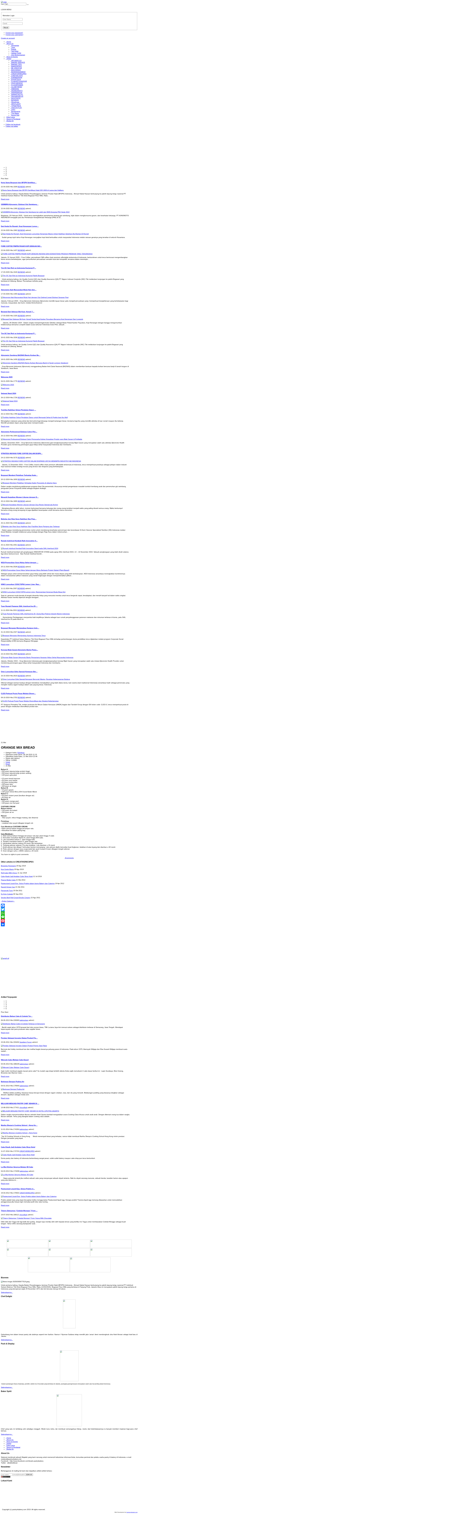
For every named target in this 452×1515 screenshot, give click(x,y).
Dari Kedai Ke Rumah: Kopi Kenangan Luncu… (20, 226)
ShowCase (15, 102)
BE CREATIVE (16, 68)
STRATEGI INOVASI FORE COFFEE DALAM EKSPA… (21, 453)
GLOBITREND (16, 87)
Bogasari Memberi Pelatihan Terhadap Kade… (19, 475)
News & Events (12, 57)
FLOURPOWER (17, 85)
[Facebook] (69, 905)
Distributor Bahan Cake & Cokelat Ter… (16, 1016)
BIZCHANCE (16, 70)
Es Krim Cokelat (7, 894)
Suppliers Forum (25, 1042)
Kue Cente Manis (7, 869)
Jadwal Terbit (16, 53)
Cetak (8, 762)
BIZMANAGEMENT (18, 72)
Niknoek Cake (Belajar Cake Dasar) (15, 1060)
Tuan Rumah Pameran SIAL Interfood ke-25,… (19, 606)
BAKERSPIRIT (16, 66)
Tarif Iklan (14, 51)
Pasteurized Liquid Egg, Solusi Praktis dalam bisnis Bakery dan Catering (28, 883)
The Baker (15, 113)
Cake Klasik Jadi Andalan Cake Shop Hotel (17, 876)
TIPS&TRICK (16, 106)
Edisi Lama (11, 117)
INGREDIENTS (16, 91)
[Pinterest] (69, 921)
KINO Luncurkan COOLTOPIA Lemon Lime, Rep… (20, 584)
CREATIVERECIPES (18, 74)
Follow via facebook (13, 124)
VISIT (13, 109)
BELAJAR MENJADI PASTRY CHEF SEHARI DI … (20, 1103)
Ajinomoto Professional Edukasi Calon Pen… (19, 432)
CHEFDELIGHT (17, 76)
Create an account (8, 38)
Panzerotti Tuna (7, 890)
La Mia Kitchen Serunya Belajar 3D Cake (17, 1167)
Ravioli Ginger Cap (8, 887)
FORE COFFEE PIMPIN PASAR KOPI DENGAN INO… (21, 246)
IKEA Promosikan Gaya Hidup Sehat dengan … (19, 562)
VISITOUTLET (16, 108)
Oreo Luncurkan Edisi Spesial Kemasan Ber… (19, 672)
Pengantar (15, 45)
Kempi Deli (15, 115)
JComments (69, 858)
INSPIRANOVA (16, 93)
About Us (10, 44)
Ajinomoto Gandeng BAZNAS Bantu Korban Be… (20, 355)
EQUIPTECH (16, 79)
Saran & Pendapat (13, 119)
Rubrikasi (20, 753)
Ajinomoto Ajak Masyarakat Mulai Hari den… (18, 290)
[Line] (69, 917)
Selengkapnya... (7, 1292)
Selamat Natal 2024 (8, 393)
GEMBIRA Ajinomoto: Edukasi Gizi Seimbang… (19, 204)
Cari (2, 4)
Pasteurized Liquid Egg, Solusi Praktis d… (18, 1189)
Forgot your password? (14, 33)
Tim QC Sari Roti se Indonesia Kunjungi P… (18, 268)
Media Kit (10, 121)
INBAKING (15, 89)
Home (9, 42)
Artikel (9, 59)
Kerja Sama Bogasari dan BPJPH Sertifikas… (19, 183)
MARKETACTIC (17, 94)
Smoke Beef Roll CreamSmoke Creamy (15, 898)
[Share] (69, 924)
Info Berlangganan (18, 55)
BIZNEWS (15, 100)
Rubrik (13, 49)
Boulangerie (15, 111)
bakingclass (24, 1020)
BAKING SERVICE (18, 62)
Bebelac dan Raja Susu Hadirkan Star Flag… (18, 519)
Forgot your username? (14, 35)
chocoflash (23, 1107)
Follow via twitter (12, 126)
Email (8, 764)
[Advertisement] (16, 147)
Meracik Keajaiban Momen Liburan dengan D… (20, 497)
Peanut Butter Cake (8, 880)
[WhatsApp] (69, 913)
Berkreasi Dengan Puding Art (12, 1082)
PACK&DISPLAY (17, 96)
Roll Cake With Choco (9, 873)
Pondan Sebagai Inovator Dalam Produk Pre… (19, 1038)
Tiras (13, 47)
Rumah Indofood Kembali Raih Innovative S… (19, 541)
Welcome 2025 (6, 377)
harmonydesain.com (132, 1512)
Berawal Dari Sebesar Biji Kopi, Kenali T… (17, 312)
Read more (5, 199)
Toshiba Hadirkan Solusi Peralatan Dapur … (18, 410)
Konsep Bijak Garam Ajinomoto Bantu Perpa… (19, 650)
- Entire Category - (8, 901)
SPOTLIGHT (16, 104)
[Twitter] (69, 909)
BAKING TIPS (16, 64)
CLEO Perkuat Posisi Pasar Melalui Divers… (18, 693)
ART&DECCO (16, 60)
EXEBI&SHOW (16, 77)
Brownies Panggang (8, 866)
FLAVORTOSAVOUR (19, 81)
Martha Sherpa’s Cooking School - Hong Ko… (19, 1125)
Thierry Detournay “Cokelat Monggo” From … (19, 1211)
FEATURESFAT (17, 83)
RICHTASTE (15, 98)
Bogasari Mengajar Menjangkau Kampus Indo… (20, 628)
